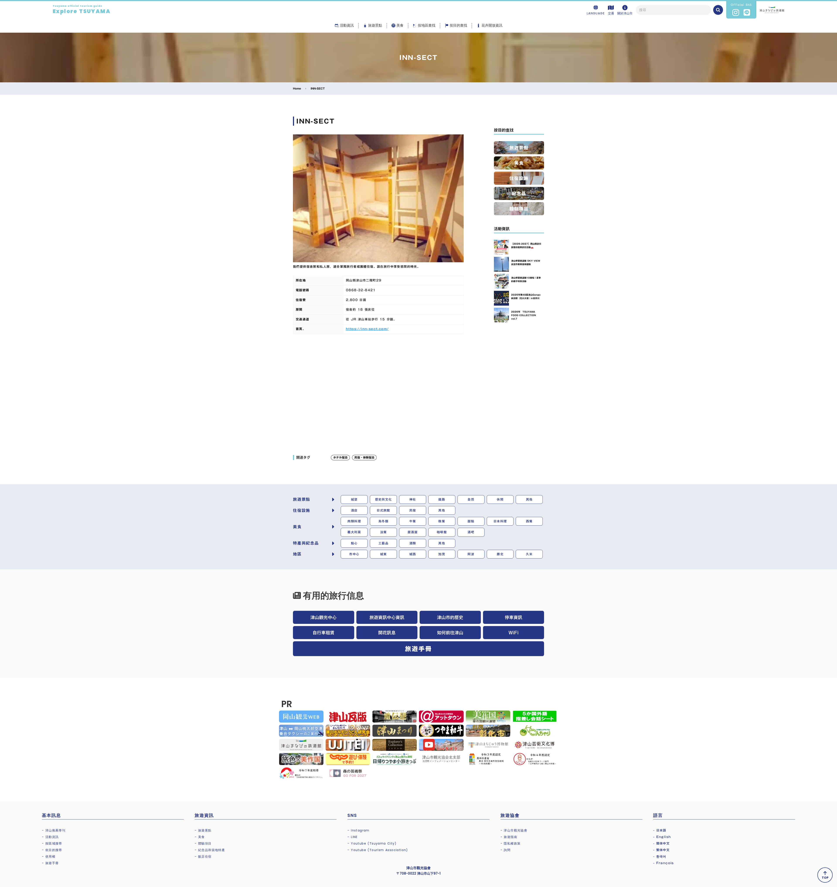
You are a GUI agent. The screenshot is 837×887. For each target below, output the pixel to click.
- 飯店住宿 (203, 856)
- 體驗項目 (203, 843)
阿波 (471, 554)
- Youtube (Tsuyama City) (371, 843)
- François (663, 863)
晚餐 (441, 521)
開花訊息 (387, 632)
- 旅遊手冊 (50, 863)
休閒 (500, 499)
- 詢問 (505, 850)
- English (662, 837)
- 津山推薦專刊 (53, 830)
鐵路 (441, 499)
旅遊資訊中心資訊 (386, 617)
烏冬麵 (383, 521)
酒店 (354, 510)
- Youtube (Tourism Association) (377, 850)
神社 (412, 499)
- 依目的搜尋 (52, 850)
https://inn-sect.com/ (367, 329)
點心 (354, 543)
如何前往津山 (450, 632)
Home (297, 88)
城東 (383, 554)
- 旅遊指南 (508, 837)
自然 (471, 499)
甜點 (471, 521)
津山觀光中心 (323, 617)
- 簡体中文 (661, 843)
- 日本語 (659, 830)
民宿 (412, 510)
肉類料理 (354, 521)
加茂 (441, 554)
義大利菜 (354, 532)
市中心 (354, 554)
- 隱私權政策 (510, 843)
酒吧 (471, 532)
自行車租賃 (323, 632)
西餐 (529, 521)
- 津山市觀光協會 (513, 830)
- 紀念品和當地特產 (210, 850)
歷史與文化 (383, 499)
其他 (529, 499)
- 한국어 (659, 856)
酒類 (412, 543)
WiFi (514, 632)
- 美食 (200, 837)
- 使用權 (48, 856)
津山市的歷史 (450, 617)
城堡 (354, 499)
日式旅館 (383, 510)
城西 (412, 554)
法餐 (383, 532)
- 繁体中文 (661, 850)
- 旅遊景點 (203, 830)
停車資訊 (513, 617)
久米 (529, 554)
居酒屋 (413, 532)
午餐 (412, 521)
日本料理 (500, 521)
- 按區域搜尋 (52, 843)
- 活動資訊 (50, 837)
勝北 (500, 554)
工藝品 (383, 543)
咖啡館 (442, 532)
